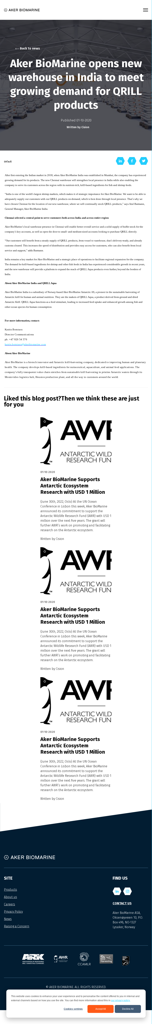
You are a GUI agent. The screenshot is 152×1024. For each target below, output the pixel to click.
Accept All (100, 1009)
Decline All (128, 1009)
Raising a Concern (16, 926)
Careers (9, 904)
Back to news (29, 48)
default (8, 161)
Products (10, 889)
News (8, 919)
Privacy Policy (13, 911)
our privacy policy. (120, 1000)
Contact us (122, 903)
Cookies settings (73, 1009)
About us (10, 897)
